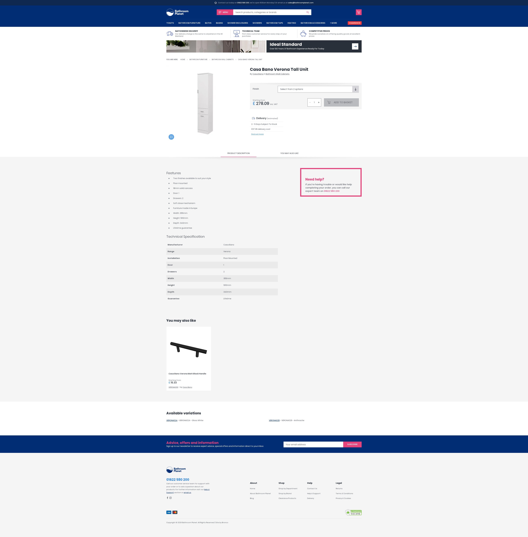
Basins (219, 23)
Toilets (170, 23)
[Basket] (359, 12)
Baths (208, 23)
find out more (257, 134)
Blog (252, 498)
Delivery (310, 498)
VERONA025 (274, 420)
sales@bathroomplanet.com (301, 3)
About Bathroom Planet (260, 493)
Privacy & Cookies (343, 498)
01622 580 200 (243, 3)
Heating (292, 23)
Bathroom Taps (274, 23)
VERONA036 (173, 387)
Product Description (238, 153)
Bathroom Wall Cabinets (223, 59)
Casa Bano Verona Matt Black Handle (187, 373)
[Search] (308, 12)
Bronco (225, 522)
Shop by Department (288, 488)
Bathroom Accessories (313, 23)
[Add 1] (318, 102)
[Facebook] (167, 498)
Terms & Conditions (344, 493)
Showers (257, 23)
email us (187, 492)
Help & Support (314, 493)
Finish (256, 88)
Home (182, 59)
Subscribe (352, 444)
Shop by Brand (285, 493)
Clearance (354, 23)
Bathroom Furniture (189, 23)
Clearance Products (287, 498)
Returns (339, 488)
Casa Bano (258, 74)
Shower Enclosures (237, 23)
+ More (333, 23)
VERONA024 (171, 420)
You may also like (289, 153)
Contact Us (312, 488)
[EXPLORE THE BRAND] (355, 46)
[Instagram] (170, 498)
